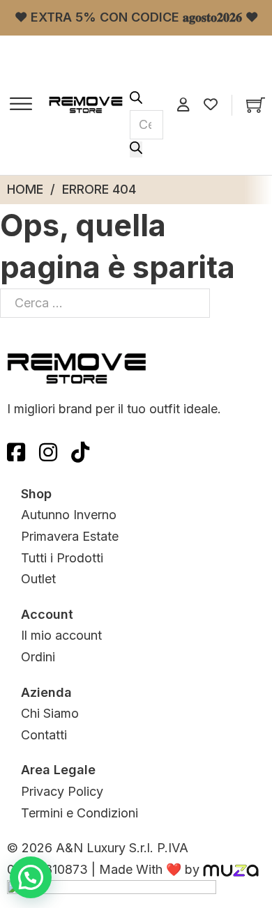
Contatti (44, 735)
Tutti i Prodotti (62, 558)
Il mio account (61, 635)
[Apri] (21, 105)
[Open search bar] (136, 99)
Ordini (38, 656)
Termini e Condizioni (79, 813)
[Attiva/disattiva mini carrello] (255, 104)
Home (25, 189)
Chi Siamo (50, 713)
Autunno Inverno (68, 514)
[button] (31, 877)
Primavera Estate (70, 536)
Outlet (38, 578)
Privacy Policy (62, 791)
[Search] (136, 149)
